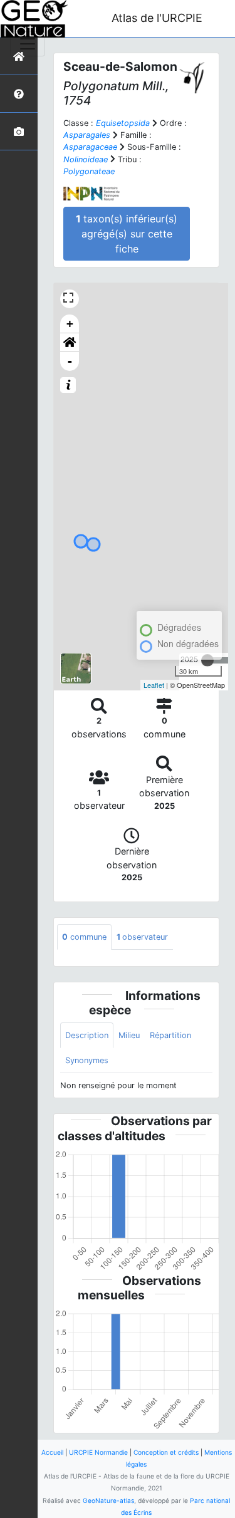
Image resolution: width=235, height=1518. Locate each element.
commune (84, 937)
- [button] (69, 361)
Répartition (170, 1035)
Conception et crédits (166, 1452)
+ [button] (69, 323)
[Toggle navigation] (27, 43)
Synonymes (86, 1060)
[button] (69, 342)
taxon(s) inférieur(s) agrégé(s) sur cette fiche (126, 233)
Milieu (129, 1035)
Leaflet (154, 685)
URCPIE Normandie (98, 1452)
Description (86, 1035)
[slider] (207, 660)
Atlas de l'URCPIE (157, 17)
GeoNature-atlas (108, 1500)
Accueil (52, 1452)
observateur (142, 937)
